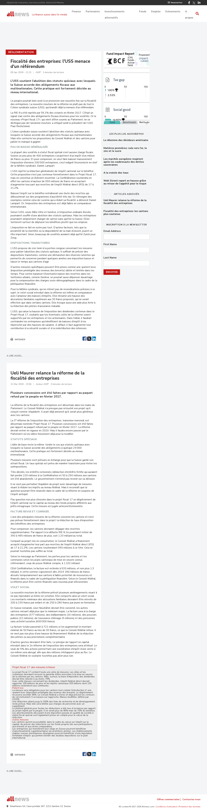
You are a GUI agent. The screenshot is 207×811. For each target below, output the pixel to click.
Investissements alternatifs (115, 12)
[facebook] (84, 338)
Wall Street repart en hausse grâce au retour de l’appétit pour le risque (125, 182)
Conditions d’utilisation (166, 806)
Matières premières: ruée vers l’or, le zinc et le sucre (125, 149)
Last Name (110, 257)
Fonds (142, 11)
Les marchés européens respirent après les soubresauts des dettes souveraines (124, 162)
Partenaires (93, 11)
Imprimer (20, 339)
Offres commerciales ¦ (169, 799)
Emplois (156, 11)
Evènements (172, 11)
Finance (76, 11)
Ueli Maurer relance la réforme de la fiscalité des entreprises (125, 202)
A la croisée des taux (116, 172)
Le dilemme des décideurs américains (126, 140)
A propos (189, 12)
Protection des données (189, 806)
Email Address (112, 231)
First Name (110, 244)
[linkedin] (94, 338)
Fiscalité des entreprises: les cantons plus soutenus (126, 213)
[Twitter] (194, 3)
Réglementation (21, 52)
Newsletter (176, 2)
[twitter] (89, 338)
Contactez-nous (191, 799)
